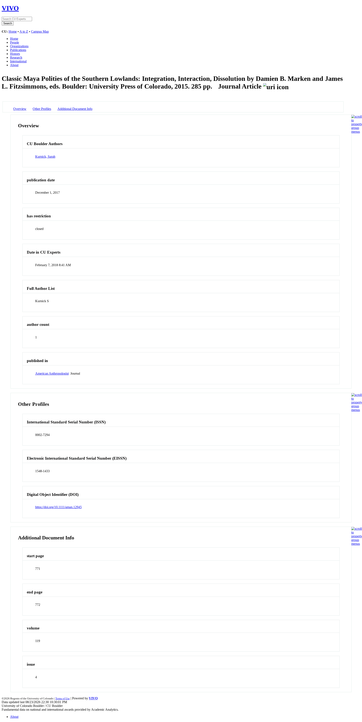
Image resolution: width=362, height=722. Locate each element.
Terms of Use (62, 698)
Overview (19, 109)
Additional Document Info (74, 109)
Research (16, 57)
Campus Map (40, 31)
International (18, 61)
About (14, 65)
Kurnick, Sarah (45, 156)
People (14, 42)
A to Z (23, 31)
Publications (18, 50)
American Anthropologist (52, 373)
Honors (15, 53)
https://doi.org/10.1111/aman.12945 (58, 507)
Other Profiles (42, 109)
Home (13, 31)
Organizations (19, 46)
